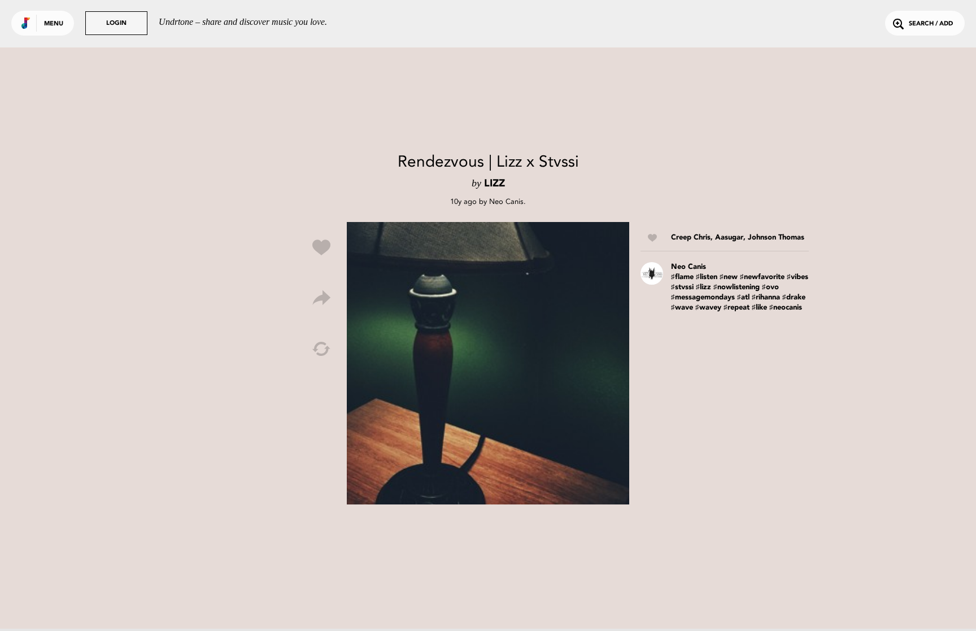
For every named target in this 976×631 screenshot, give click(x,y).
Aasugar (729, 237)
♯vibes (797, 277)
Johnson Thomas (776, 237)
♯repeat (737, 307)
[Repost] (321, 349)
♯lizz (703, 287)
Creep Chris (691, 237)
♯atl (743, 297)
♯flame (682, 277)
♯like (759, 307)
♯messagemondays (703, 297)
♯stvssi (682, 287)
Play (488, 363)
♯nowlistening (736, 287)
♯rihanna (766, 297)
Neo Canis (506, 201)
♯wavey (708, 307)
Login (116, 23)
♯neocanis (785, 307)
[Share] (321, 298)
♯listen (706, 277)
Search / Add (931, 24)
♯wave (682, 307)
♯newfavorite (762, 277)
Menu (53, 24)
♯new (729, 277)
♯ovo (770, 287)
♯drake (793, 297)
